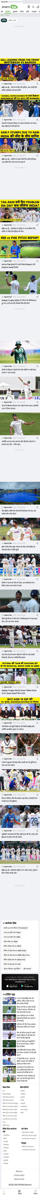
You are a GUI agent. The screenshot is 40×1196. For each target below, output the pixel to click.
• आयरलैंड (5, 1163)
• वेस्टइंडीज (6, 1157)
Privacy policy (19, 1175)
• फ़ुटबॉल (22, 1097)
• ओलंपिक (22, 1094)
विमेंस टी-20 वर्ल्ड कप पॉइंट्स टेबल (10, 1107)
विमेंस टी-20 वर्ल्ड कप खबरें (10, 1116)
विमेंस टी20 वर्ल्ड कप (8, 1100)
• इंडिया (5, 1138)
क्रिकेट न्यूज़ (6, 1125)
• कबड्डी (22, 1103)
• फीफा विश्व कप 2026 (27, 1132)
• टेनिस (22, 1100)
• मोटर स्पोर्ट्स (23, 1109)
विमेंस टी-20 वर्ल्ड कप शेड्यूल (10, 1103)
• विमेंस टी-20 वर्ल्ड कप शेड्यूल (27, 1147)
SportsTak (4, 2)
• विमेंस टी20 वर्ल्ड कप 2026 (29, 1135)
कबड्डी (34, 12)
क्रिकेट (8, 12)
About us (19, 1171)
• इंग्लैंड (5, 1151)
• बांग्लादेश (5, 1141)
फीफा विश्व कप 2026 (8, 1097)
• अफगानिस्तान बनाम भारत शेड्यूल (28, 1150)
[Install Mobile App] (28, 6)
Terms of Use (19, 1179)
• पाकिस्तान (6, 1148)
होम (2, 12)
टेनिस (22, 12)
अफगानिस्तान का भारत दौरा (10, 1119)
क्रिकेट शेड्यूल (7, 1094)
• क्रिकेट (22, 1091)
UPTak (16, 2)
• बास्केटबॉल (23, 1106)
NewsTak (11, 2)
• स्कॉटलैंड (5, 1154)
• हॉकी (21, 1113)
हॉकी (27, 12)
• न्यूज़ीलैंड (5, 1160)
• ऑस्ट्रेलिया (6, 1135)
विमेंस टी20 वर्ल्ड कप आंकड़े (10, 1109)
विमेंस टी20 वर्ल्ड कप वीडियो (10, 1113)
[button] (4, 20)
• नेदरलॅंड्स (6, 1145)
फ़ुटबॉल (15, 12)
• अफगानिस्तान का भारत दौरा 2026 (28, 1139)
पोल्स (4, 1122)
